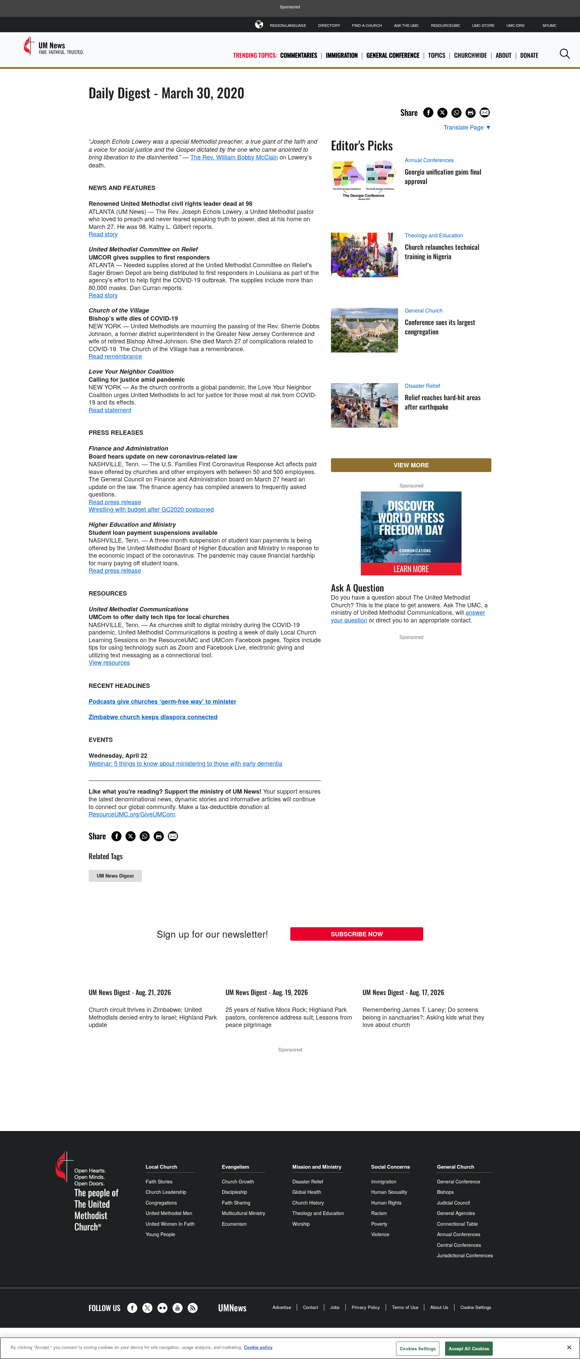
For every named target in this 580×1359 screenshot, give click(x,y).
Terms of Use (405, 1307)
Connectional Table (457, 1223)
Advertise (282, 1307)
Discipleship (234, 1191)
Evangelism (235, 1166)
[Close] (569, 1347)
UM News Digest (115, 875)
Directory (329, 25)
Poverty (379, 1223)
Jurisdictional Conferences (465, 1255)
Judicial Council (453, 1202)
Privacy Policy (366, 1307)
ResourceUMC (445, 25)
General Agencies (456, 1213)
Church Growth (238, 1181)
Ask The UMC (406, 25)
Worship (301, 1223)
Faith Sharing (236, 1202)
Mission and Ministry (316, 1166)
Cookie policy (258, 1347)
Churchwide (470, 55)
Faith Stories (159, 1181)
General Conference (393, 55)
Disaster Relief (422, 385)
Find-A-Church (367, 25)
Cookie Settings (476, 1307)
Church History (308, 1202)
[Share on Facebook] (428, 112)
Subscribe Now (357, 934)
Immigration (342, 55)
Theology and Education (434, 235)
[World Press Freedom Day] (411, 536)
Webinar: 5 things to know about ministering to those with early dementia (185, 763)
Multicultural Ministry (243, 1213)
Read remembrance (115, 356)
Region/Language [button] (288, 25)
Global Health (306, 1191)
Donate (529, 55)
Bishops (445, 1191)
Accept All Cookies (469, 1348)
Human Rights (386, 1202)
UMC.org (515, 25)
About (504, 55)
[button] (565, 53)
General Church (424, 310)
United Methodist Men (169, 1213)
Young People (160, 1234)
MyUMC (550, 25)
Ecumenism (234, 1223)
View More (411, 465)
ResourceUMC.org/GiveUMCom (132, 813)
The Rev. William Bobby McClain (234, 156)
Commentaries (298, 55)
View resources (109, 662)
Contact (310, 1307)
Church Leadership (166, 1191)
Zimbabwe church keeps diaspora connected (153, 716)
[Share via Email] (485, 112)
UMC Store (483, 25)
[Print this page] (471, 113)
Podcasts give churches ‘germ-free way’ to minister (162, 701)
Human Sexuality (389, 1191)
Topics (436, 55)
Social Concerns (390, 1166)
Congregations (161, 1202)
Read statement (110, 409)
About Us (439, 1307)
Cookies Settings (418, 1348)
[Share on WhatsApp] (456, 113)
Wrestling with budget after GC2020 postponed (151, 509)
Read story (103, 233)
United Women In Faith (170, 1223)
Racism (379, 1213)
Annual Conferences (429, 160)
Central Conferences (459, 1244)
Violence (380, 1234)
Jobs (335, 1307)
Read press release (115, 501)
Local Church (161, 1166)
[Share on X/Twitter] (442, 113)
